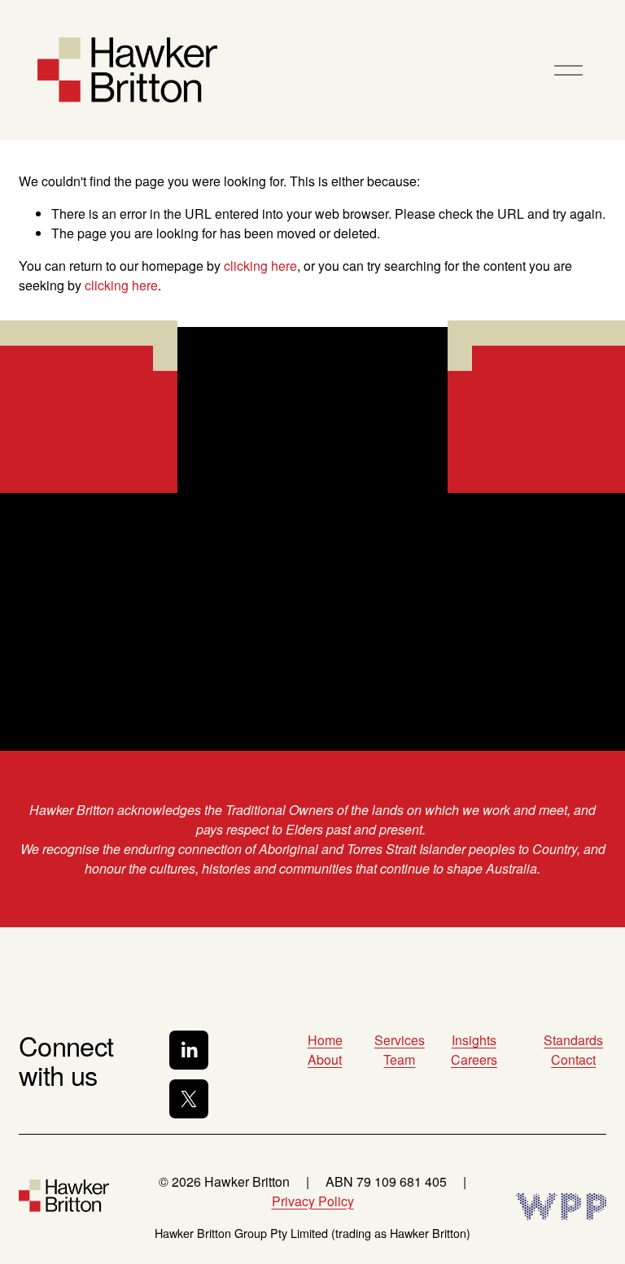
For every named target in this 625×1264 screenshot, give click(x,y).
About (325, 1059)
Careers (474, 1059)
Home (325, 1040)
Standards (573, 1040)
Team (399, 1059)
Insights (474, 1040)
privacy (198, 699)
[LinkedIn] (188, 1050)
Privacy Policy (313, 1201)
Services (399, 1040)
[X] (188, 1098)
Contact (573, 1059)
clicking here (260, 265)
